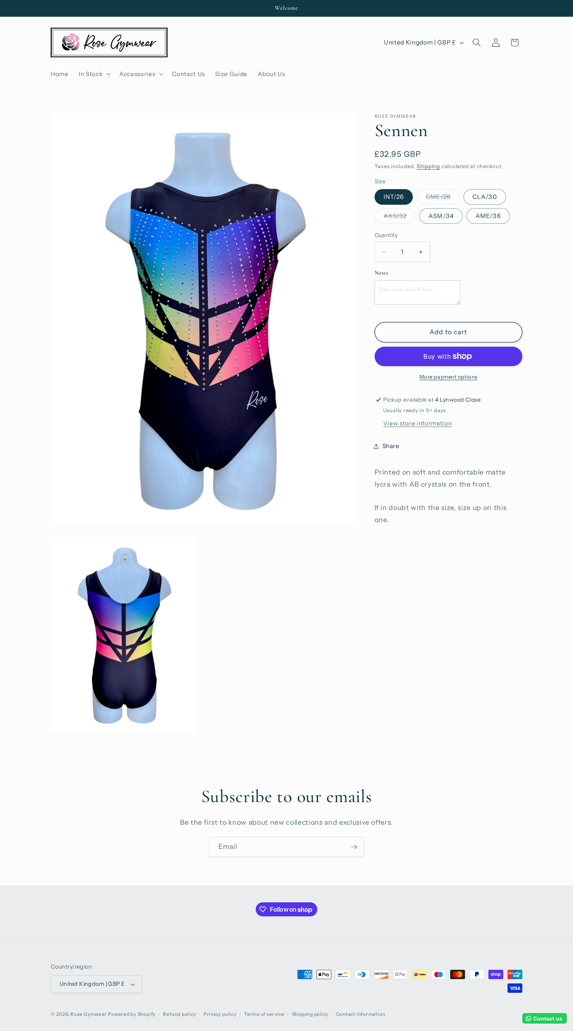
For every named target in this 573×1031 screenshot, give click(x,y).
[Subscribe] (354, 847)
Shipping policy (310, 1014)
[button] (94, 74)
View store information (417, 423)
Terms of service (264, 1014)
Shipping (428, 166)
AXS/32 (400, 217)
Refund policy (179, 1014)
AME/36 (488, 216)
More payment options (448, 377)
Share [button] (391, 446)
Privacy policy (220, 1014)
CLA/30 (484, 196)
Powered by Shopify (132, 1014)
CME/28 (443, 198)
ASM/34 (441, 216)
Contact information (361, 1014)
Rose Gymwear (88, 1014)
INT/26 (394, 196)
